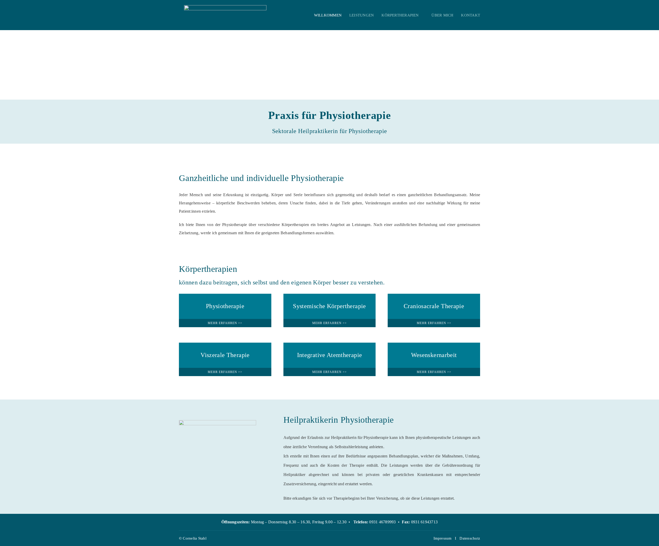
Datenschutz (469, 538)
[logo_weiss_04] (225, 7)
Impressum (442, 538)
